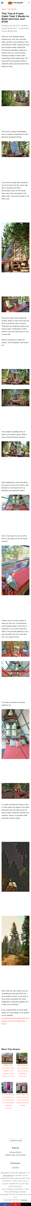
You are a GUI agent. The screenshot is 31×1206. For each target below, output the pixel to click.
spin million (8, 1175)
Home (4, 9)
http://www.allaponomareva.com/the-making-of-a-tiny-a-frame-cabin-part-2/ (15, 1020)
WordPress (17, 1203)
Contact (15, 1167)
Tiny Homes (12, 9)
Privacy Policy (15, 1152)
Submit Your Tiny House (15, 1155)
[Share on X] (26, 1204)
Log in (26, 1203)
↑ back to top (15, 1140)
